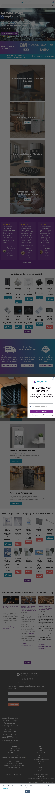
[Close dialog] (53, 379)
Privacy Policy (5, 788)
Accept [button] (27, 791)
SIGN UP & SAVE (41, 411)
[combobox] (31, 406)
